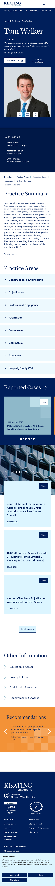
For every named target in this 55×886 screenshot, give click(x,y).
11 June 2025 (12, 608)
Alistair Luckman (15, 150)
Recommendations (12, 185)
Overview (8, 177)
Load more (26, 629)
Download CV (12, 60)
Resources (8, 181)
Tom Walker (27, 21)
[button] (6, 732)
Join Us (7, 828)
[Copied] (35, 114)
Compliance (10, 823)
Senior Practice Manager (17, 145)
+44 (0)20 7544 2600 (13, 11)
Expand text (9, 254)
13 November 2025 (15, 422)
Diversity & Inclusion (39, 828)
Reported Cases (39, 177)
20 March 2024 (13, 521)
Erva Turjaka (13, 158)
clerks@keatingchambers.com (38, 11)
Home (6, 21)
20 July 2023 (12, 567)
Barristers (16, 21)
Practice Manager (14, 153)
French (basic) (38, 62)
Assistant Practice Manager (18, 161)
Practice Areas (23, 177)
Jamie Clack (13, 142)
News (43, 486)
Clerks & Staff (35, 823)
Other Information (24, 181)
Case (44, 402)
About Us (33, 832)
